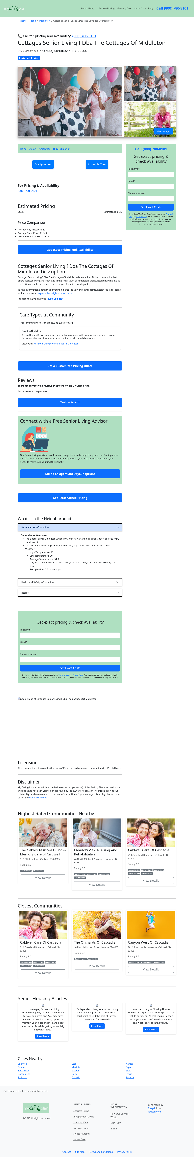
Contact (66, 1151)
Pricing (23, 148)
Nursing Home (81, 1128)
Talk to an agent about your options (70, 474)
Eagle (129, 1067)
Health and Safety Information (37, 582)
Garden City (24, 1074)
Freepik (152, 1108)
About (32, 148)
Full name (26, 629)
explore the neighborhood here (55, 293)
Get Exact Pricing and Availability (70, 250)
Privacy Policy (78, 675)
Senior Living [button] (88, 8)
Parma (75, 1070)
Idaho (33, 20)
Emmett (22, 1067)
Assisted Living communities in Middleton (56, 343)
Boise (75, 1074)
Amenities (44, 148)
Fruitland (22, 1077)
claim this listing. (38, 797)
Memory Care (124, 8)
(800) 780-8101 (61, 148)
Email (23, 641)
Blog (150, 8)
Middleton (44, 20)
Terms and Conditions (101, 1151)
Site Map (80, 1151)
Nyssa (129, 1074)
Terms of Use (64, 675)
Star (74, 1063)
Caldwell (22, 1063)
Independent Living (83, 1116)
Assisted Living (107, 8)
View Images (164, 131)
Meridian (76, 1067)
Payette (130, 1077)
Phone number (28, 654)
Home (23, 20)
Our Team (115, 1122)
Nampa (129, 1063)
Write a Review (70, 402)
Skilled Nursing (81, 1133)
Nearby (25, 592)
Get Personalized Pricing (70, 498)
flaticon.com (154, 1111)
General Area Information (35, 527)
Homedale (23, 1070)
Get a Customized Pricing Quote (70, 366)
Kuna (128, 1070)
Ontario (76, 1077)
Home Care (140, 8)
